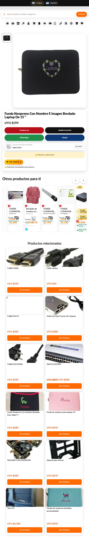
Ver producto (25, 290)
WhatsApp (24, 138)
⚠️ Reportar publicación (44, 155)
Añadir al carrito (64, 130)
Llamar (65, 138)
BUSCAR (81, 14)
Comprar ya (24, 130)
